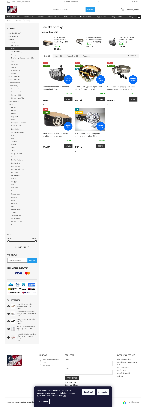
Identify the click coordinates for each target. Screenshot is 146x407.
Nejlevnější (58, 56)
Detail (68, 99)
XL (108, 105)
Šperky (13, 55)
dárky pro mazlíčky (17, 98)
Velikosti (120, 376)
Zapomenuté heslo (71, 385)
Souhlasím (102, 392)
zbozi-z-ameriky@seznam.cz (51, 361)
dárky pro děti (16, 95)
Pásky (13, 49)
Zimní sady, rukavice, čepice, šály (22, 58)
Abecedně (86, 56)
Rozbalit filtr (20, 247)
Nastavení (43, 401)
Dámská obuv (13, 36)
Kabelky (13, 42)
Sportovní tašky (16, 52)
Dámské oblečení (14, 33)
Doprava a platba (123, 367)
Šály (12, 61)
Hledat (90, 9)
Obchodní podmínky (71, 2)
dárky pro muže (16, 92)
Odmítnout (88, 392)
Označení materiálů (124, 373)
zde (64, 395)
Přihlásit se (72, 378)
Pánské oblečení (14, 76)
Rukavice (14, 64)
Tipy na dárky (13, 86)
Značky (11, 104)
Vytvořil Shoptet (133, 402)
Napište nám (121, 370)
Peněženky (15, 45)
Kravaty (13, 73)
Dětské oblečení (14, 79)
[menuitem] (13, 17)
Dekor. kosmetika (15, 83)
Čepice (13, 67)
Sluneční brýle (16, 70)
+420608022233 (48, 365)
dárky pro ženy (16, 89)
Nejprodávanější (72, 56)
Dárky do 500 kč (14, 101)
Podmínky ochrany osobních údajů (127, 363)
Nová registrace (70, 382)
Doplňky (11, 39)
